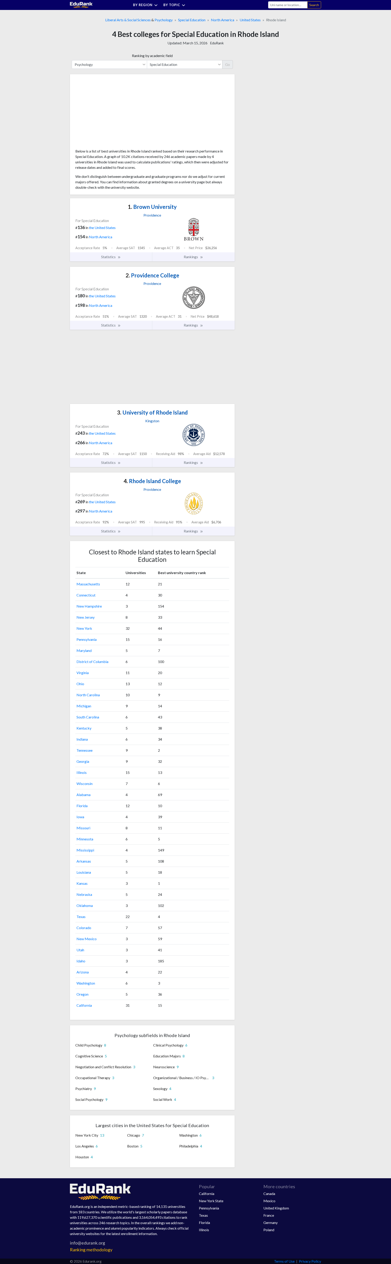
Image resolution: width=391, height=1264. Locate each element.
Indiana (82, 739)
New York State (211, 1201)
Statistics (108, 257)
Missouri (83, 828)
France (268, 1215)
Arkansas (83, 861)
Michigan (83, 706)
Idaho (80, 961)
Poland (268, 1230)
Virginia (82, 672)
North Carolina (88, 695)
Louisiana (83, 872)
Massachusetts (88, 584)
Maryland (84, 650)
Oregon (82, 994)
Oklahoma (84, 905)
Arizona (82, 972)
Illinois (81, 772)
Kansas (82, 883)
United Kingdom (276, 1208)
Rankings (191, 257)
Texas (81, 916)
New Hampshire (89, 606)
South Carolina (87, 717)
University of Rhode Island (152, 412)
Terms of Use (284, 1261)
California (84, 1005)
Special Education (191, 20)
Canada (269, 1193)
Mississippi (85, 850)
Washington (85, 983)
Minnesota (84, 839)
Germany (270, 1222)
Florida (82, 806)
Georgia (82, 761)
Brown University (152, 206)
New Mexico (86, 939)
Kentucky (83, 728)
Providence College (152, 275)
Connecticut (85, 595)
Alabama (83, 794)
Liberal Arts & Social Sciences (128, 20)
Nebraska (84, 894)
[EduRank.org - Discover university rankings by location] (81, 4)
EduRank (217, 43)
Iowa (80, 817)
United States (250, 20)
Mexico (269, 1201)
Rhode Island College (152, 481)
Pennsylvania (86, 639)
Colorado (83, 927)
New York (84, 628)
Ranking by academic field (152, 55)
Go (227, 64)
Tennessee (84, 750)
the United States (102, 227)
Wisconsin (84, 783)
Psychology (164, 20)
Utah (80, 950)
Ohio (80, 684)
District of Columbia (92, 661)
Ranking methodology (91, 1249)
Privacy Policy (310, 1261)
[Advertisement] (109, 113)
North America (222, 20)
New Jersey (85, 617)
